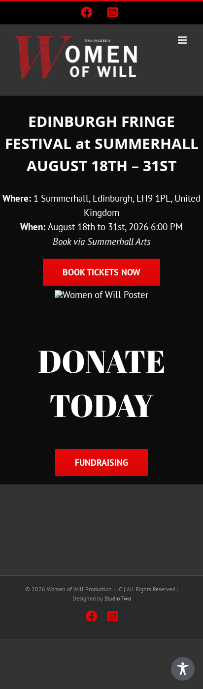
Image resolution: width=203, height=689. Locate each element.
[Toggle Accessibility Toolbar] (183, 669)
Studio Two (117, 598)
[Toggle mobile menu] (183, 40)
